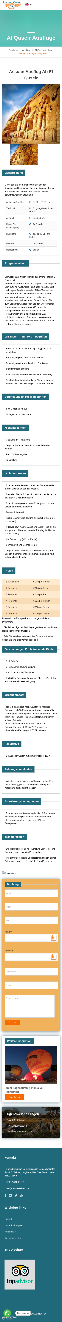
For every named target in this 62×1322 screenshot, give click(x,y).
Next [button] (54, 1068)
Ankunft (8, 931)
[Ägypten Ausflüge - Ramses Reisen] (11, 5)
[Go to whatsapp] (7, 1313)
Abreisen (9, 950)
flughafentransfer (13, 1238)
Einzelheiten (14, 1097)
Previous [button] (8, 1068)
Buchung (12, 1022)
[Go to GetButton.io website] (7, 1319)
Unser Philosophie (13, 1225)
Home (8, 1219)
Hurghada (9, 1231)
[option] (31, 114)
